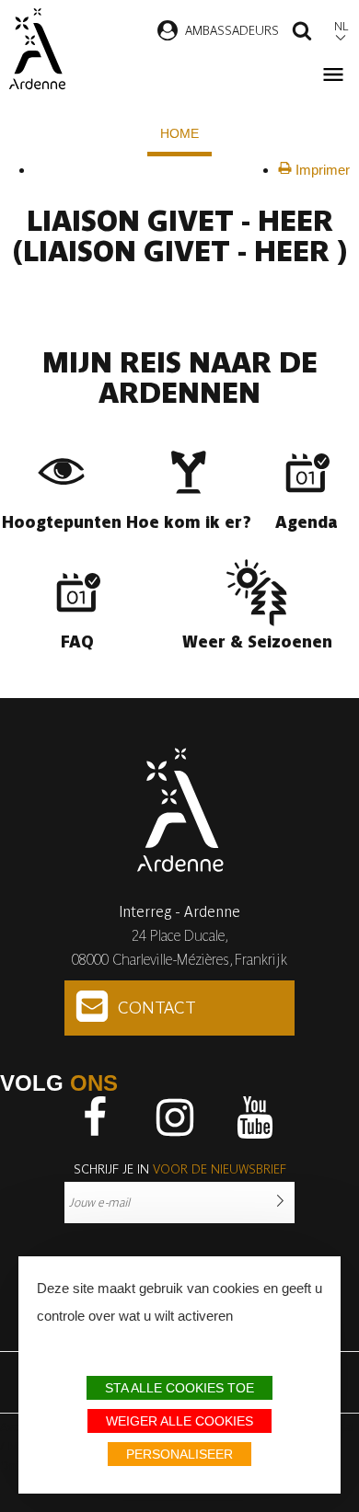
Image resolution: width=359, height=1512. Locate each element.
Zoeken (302, 33)
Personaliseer (179, 1454)
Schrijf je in (180, 1169)
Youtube (255, 1117)
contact (157, 1007)
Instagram (175, 1117)
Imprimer (321, 170)
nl (341, 26)
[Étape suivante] (46, 169)
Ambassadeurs (232, 30)
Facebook (95, 1117)
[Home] (36, 48)
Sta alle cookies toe (179, 1387)
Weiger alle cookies (179, 1421)
